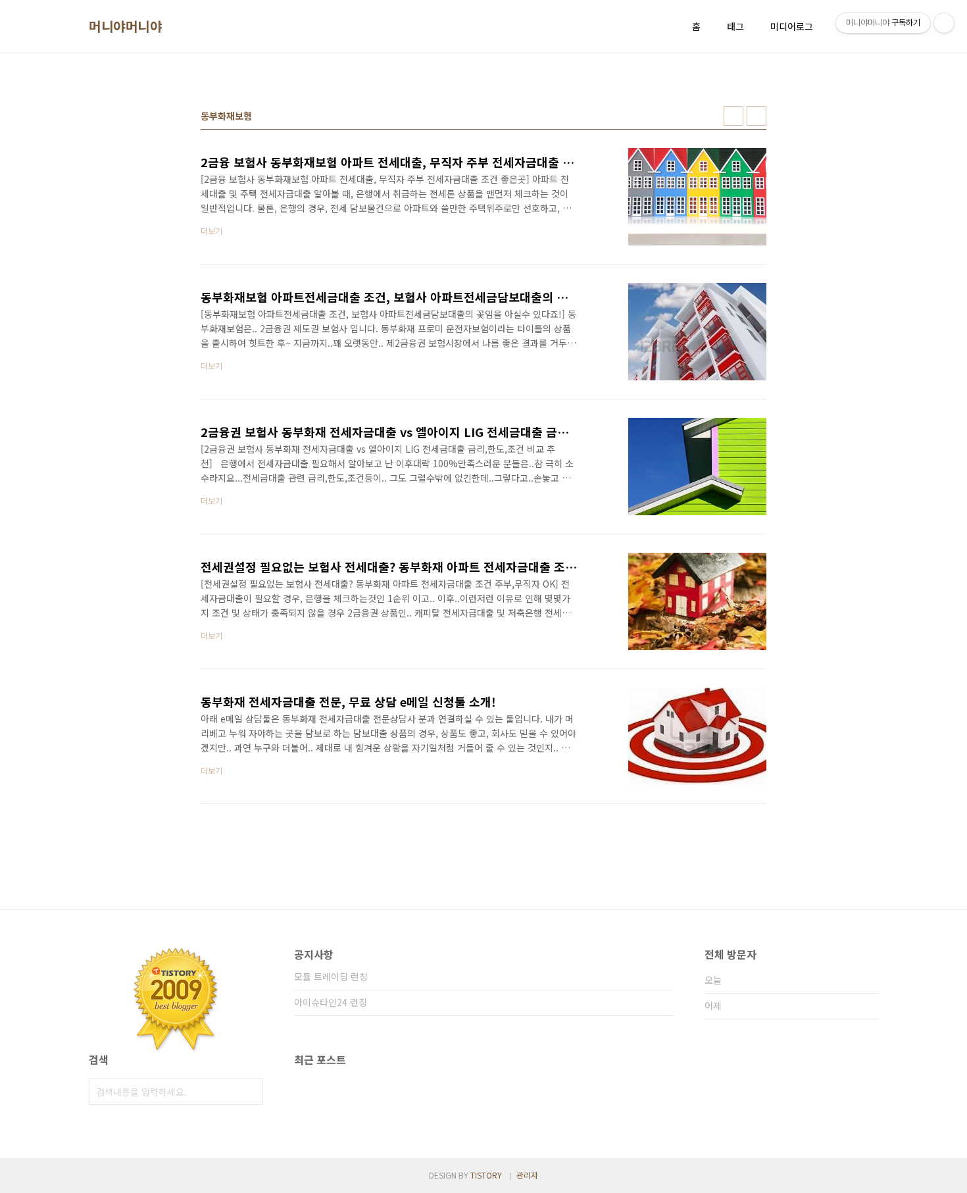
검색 (249, 1091)
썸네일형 (733, 116)
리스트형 (756, 116)
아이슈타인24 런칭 (330, 1002)
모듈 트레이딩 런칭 (331, 976)
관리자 (527, 1174)
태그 (735, 26)
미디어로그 (791, 26)
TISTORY (486, 1174)
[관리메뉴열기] (944, 23)
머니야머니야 (125, 26)
